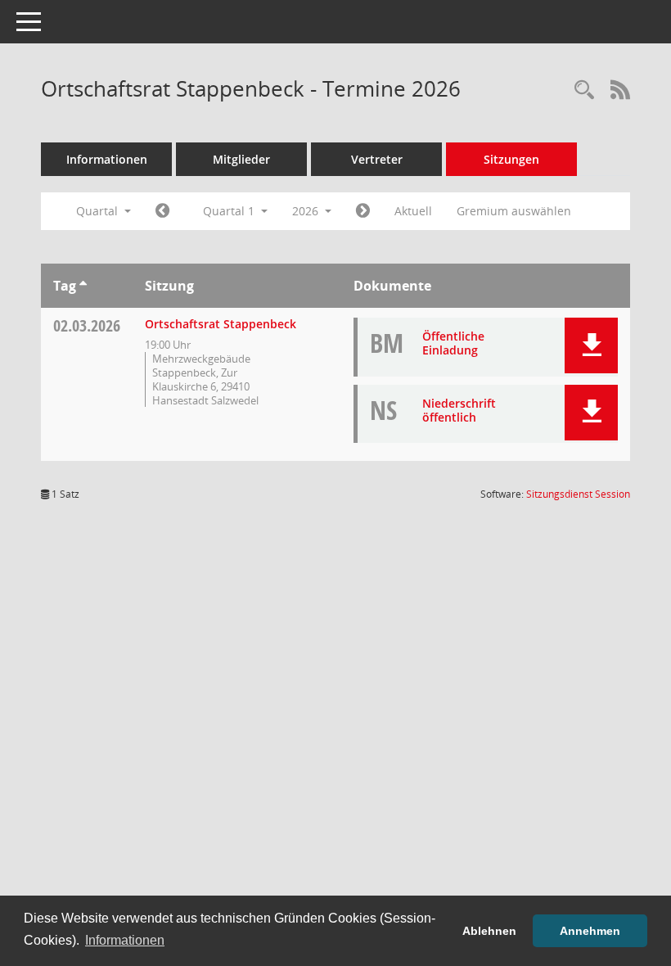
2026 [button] (307, 211)
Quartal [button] (98, 211)
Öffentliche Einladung (453, 343)
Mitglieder (241, 159)
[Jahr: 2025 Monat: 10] (162, 211)
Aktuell (413, 211)
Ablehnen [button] (489, 930)
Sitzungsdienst (578, 494)
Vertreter (377, 159)
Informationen (106, 159)
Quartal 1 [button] (230, 211)
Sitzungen (511, 159)
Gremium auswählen (514, 211)
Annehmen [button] (590, 930)
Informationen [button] (124, 940)
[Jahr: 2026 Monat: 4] (363, 211)
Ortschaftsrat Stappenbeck (220, 324)
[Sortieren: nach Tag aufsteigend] (83, 286)
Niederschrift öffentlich (459, 410)
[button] (591, 345)
